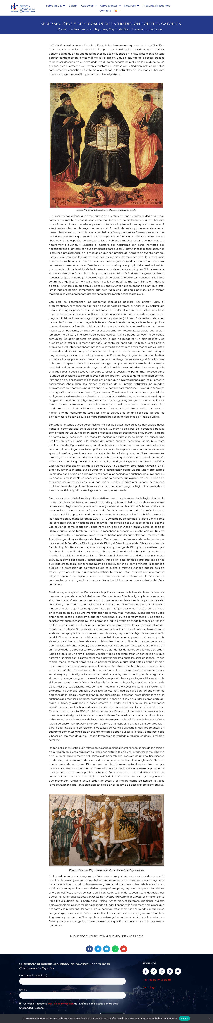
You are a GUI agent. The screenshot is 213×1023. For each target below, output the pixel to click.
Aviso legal (149, 987)
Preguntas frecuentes (156, 5)
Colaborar (87, 5)
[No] (209, 1018)
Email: (23, 989)
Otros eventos (108, 5)
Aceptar (185, 1018)
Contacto (105, 10)
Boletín (73, 5)
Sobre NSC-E (54, 5)
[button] (89, 948)
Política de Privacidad (61, 1003)
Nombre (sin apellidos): (33, 975)
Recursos (130, 5)
